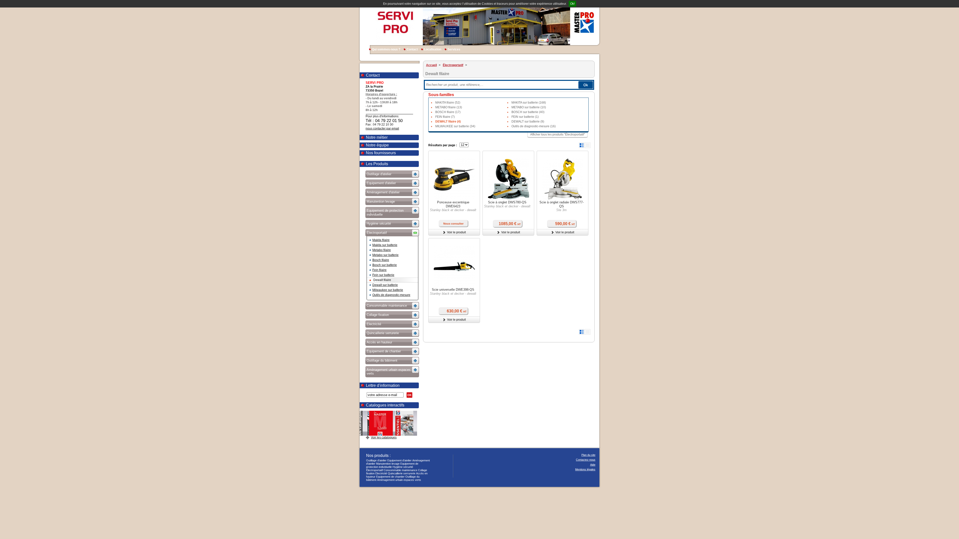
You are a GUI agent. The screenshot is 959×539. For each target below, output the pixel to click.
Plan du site (588, 454)
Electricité (381, 473)
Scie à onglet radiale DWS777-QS (561, 204)
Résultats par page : (442, 145)
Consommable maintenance (400, 470)
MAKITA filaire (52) (447, 102)
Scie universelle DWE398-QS (453, 289)
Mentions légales (585, 469)
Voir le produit (456, 232)
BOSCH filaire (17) (448, 112)
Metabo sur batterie (385, 255)
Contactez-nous (585, 459)
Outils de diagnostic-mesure (391, 295)
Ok (585, 85)
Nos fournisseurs (381, 153)
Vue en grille (587, 145)
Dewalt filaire (382, 280)
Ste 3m (561, 210)
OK (409, 395)
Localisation (432, 49)
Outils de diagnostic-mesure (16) (533, 126)
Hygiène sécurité (403, 466)
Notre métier (377, 137)
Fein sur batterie (383, 275)
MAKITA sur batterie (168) (528, 102)
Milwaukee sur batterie (387, 290)
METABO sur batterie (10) (528, 107)
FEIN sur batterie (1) (525, 117)
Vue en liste (581, 145)
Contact (412, 49)
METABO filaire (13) (448, 107)
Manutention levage (388, 463)
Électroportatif (374, 470)
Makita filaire (381, 240)
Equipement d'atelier (399, 460)
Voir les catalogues (384, 437)
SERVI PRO (395, 22)
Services (454, 49)
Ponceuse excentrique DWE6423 (453, 204)
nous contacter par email (382, 128)
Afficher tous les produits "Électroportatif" (557, 134)
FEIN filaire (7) (445, 117)
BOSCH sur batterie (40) (527, 112)
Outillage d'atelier (376, 460)
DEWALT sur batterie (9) (527, 121)
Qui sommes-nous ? (386, 49)
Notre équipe (377, 145)
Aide (592, 464)
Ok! (572, 3)
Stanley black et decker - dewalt (453, 210)
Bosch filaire (380, 260)
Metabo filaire (381, 250)
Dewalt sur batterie (385, 285)
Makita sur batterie (384, 245)
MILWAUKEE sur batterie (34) (455, 126)
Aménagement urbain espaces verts (399, 479)
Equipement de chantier (390, 476)
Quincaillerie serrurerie (401, 473)
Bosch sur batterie (384, 265)
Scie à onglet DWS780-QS (507, 202)
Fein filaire (379, 270)
